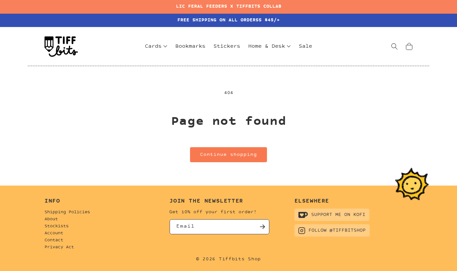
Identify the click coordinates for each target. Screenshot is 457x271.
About (51, 219)
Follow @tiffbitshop (337, 230)
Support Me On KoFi (338, 215)
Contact (53, 240)
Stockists (56, 226)
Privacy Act (59, 247)
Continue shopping (228, 155)
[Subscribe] (262, 227)
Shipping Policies (67, 212)
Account (53, 233)
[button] (394, 46)
